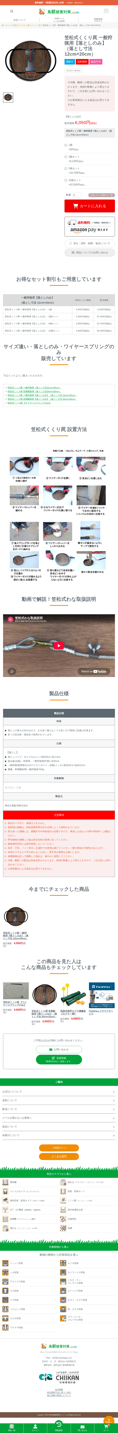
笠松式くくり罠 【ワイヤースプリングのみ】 (29, 403)
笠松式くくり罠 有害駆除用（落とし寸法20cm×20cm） (34, 391)
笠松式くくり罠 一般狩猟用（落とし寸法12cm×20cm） (34, 387)
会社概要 (59, 1389)
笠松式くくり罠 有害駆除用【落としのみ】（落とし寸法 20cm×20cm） (42, 399)
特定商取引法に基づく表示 (59, 1392)
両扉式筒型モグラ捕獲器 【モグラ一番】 (73, 1012)
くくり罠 (37, 25)
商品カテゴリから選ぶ (22, 25)
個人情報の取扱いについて (59, 1395)
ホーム (8, 25)
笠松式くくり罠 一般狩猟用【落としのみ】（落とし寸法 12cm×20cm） (42, 395)
